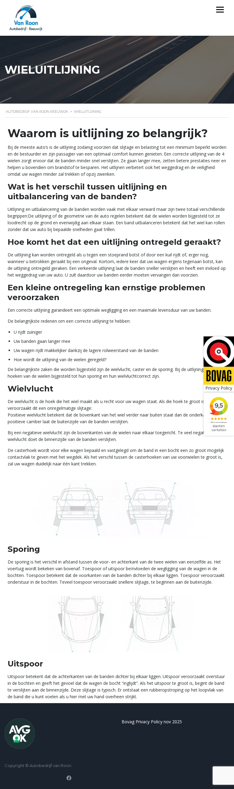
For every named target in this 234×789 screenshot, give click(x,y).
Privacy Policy (218, 388)
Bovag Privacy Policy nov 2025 (152, 722)
